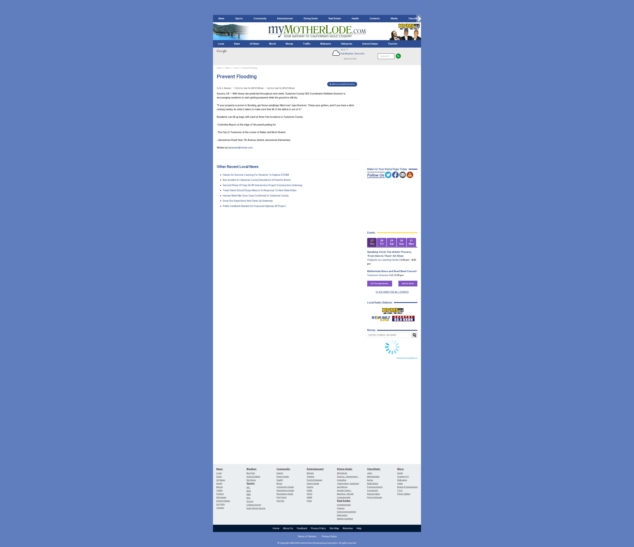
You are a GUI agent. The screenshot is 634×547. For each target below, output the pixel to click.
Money (289, 43)
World (272, 43)
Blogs (279, 483)
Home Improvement (346, 512)
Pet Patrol (281, 497)
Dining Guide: (344, 469)
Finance (340, 508)
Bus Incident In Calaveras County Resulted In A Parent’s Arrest (257, 179)
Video (400, 483)
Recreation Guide (285, 494)
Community (260, 18)
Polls (309, 501)
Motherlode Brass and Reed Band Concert (392, 271)
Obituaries (346, 43)
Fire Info (280, 501)
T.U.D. (400, 490)
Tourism (392, 43)
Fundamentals (344, 505)
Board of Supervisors (407, 487)
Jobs (369, 473)
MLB (249, 491)
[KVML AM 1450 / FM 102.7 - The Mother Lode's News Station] (393, 310)
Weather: (252, 469)
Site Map (334, 528)
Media (394, 18)
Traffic (306, 43)
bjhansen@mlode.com (240, 147)
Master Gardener (345, 518)
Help (359, 528)
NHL (249, 498)
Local (221, 43)
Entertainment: (315, 469)
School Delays (370, 43)
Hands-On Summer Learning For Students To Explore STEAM (256, 174)
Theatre (310, 476)
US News (254, 43)
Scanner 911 (403, 476)
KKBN (309, 497)
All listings (342, 473)
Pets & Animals (374, 497)
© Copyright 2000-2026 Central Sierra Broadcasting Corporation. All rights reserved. (317, 543)
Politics (220, 494)
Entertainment (285, 18)
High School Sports (256, 508)
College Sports (254, 505)
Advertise (348, 528)
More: (400, 469)
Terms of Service (307, 536)
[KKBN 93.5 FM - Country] (403, 318)
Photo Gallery (403, 494)
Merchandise (373, 476)
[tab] (372, 242)
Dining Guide (311, 18)
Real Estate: (344, 500)
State (237, 43)
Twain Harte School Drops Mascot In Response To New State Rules (259, 190)
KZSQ (309, 494)
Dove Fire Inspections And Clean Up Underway (248, 200)
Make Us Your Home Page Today (387, 169)
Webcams (325, 43)
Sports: (251, 483)
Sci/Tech (220, 504)
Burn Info (360, 53)
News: (219, 469)
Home (276, 528)
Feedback (302, 528)
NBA (249, 494)
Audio (400, 473)
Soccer (250, 501)
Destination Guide (285, 490)
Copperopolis (343, 497)
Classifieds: (374, 469)
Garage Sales (373, 494)
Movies (310, 473)
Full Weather (347, 53)
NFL (248, 487)
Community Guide (285, 487)
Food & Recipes (314, 480)
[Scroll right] (418, 18)
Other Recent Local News (238, 167)
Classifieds (414, 18)
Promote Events (375, 487)
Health (355, 18)
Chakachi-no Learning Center (383, 259)
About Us (288, 528)
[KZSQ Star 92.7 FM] (379, 318)
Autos (370, 480)
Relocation (342, 515)
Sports (239, 18)
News (221, 18)
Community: (283, 469)
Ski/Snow (251, 480)
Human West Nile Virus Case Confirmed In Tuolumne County (256, 195)
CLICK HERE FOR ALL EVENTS (392, 292)
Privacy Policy (318, 528)
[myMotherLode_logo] (317, 31)
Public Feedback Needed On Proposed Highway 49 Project (254, 206)
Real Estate (335, 18)
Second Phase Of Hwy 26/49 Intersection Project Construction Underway (262, 185)
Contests (375, 18)
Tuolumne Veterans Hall (380, 275)
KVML (309, 490)
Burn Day (251, 473)
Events (280, 473)
